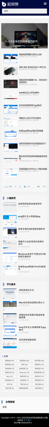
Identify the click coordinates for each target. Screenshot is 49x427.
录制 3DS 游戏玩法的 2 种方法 (32, 67)
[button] (45, 3)
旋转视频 (39, 388)
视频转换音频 (25, 388)
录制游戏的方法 (26, 290)
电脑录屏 (9, 361)
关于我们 (27, 420)
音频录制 (9, 369)
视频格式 (39, 365)
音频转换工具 (25, 369)
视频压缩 (24, 376)
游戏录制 (9, 380)
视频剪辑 (39, 380)
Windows (24, 372)
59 (38, 186)
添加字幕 (9, 388)
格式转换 (39, 361)
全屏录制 (24, 380)
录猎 (5, 407)
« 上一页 (8, 186)
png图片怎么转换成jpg (29, 216)
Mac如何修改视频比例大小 (32, 302)
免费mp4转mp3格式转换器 (31, 131)
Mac (9, 376)
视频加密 (39, 369)
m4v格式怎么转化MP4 (29, 92)
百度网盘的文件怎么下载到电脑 (33, 169)
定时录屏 (39, 384)
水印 (9, 384)
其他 (24, 365)
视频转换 (9, 365)
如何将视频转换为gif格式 (30, 105)
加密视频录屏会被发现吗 (30, 204)
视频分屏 (9, 372)
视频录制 (24, 361)
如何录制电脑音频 (27, 340)
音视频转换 (39, 372)
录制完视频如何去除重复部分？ (33, 143)
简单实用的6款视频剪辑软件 (31, 229)
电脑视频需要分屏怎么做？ (31, 54)
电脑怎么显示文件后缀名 (30, 118)
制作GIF (24, 384)
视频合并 (39, 376)
